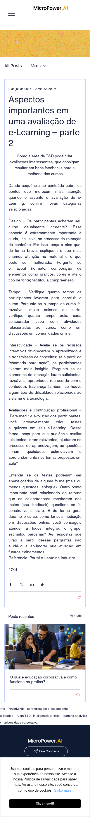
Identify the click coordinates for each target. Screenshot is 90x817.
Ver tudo (76, 615)
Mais (36, 66)
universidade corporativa (20, 722)
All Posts (13, 66)
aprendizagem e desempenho (48, 708)
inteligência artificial (46, 715)
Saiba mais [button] (62, 790)
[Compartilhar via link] (43, 584)
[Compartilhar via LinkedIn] (32, 584)
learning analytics (75, 715)
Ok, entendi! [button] (45, 803)
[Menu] (11, 13)
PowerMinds (16, 708)
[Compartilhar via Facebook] (11, 584)
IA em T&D (23, 715)
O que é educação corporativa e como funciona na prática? (43, 679)
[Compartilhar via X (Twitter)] (21, 584)
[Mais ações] (78, 89)
